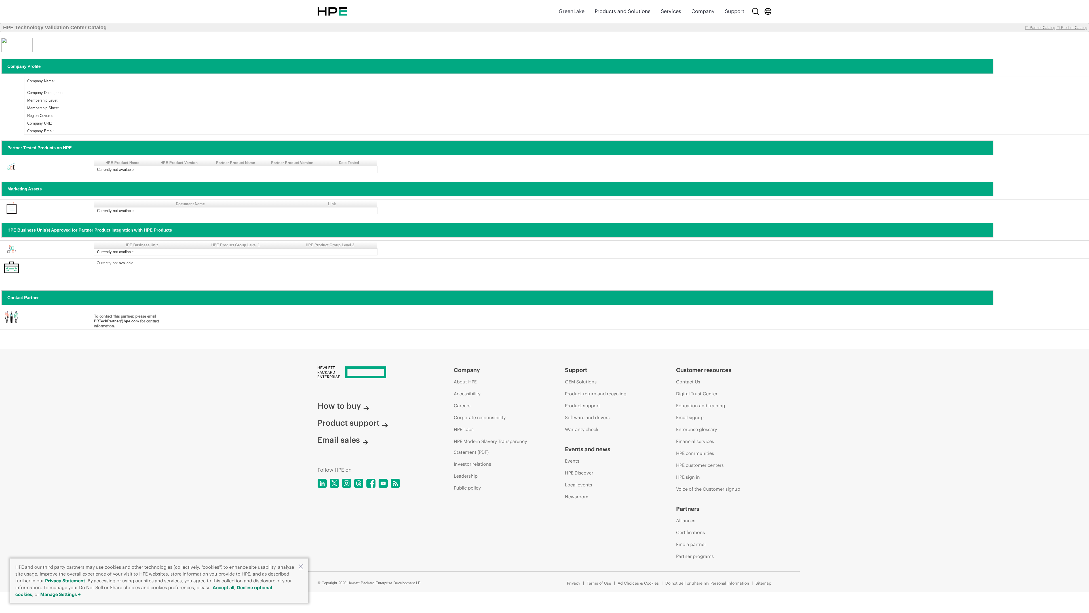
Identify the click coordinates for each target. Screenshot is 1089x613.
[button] (301, 567)
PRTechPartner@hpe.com (116, 321)
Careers (462, 405)
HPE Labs (464, 429)
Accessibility (467, 393)
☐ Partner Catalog (1040, 28)
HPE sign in (688, 477)
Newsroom (576, 496)
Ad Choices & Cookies (638, 583)
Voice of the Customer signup (708, 489)
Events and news (587, 449)
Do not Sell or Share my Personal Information (707, 583)
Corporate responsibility (480, 417)
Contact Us (688, 382)
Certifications (690, 532)
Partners (687, 508)
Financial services (695, 441)
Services (671, 11)
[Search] (755, 11)
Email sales (339, 440)
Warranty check (581, 429)
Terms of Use (599, 583)
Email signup (690, 417)
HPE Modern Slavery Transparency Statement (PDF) (490, 446)
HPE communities (695, 453)
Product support (348, 423)
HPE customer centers (700, 465)
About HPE (465, 382)
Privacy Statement (65, 580)
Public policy (467, 488)
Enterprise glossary (696, 429)
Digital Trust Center (696, 393)
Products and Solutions (623, 11)
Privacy (573, 583)
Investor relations (472, 464)
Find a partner (691, 544)
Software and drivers (587, 417)
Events (572, 461)
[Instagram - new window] (346, 483)
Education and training (700, 405)
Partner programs (695, 556)
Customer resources (703, 369)
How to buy (339, 406)
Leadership (466, 476)
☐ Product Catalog (1071, 28)
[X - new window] (334, 483)
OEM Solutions (581, 382)
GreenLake (571, 11)
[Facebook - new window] (370, 483)
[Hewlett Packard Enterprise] (332, 11)
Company (703, 11)
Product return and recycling (595, 393)
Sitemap (763, 583)
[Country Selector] (768, 11)
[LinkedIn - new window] (322, 483)
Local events (578, 485)
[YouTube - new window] (383, 483)
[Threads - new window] (358, 483)
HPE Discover (579, 473)
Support (734, 11)
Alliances (685, 520)
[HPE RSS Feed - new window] (395, 483)
